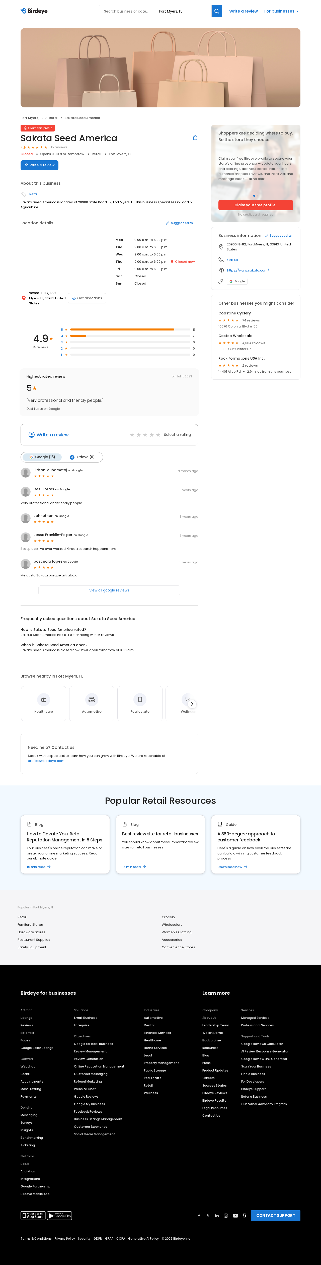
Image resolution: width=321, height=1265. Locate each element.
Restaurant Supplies (34, 939)
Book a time (211, 1040)
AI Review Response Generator (264, 1051)
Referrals (27, 1033)
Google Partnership (35, 1186)
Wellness (151, 1093)
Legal (148, 1055)
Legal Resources (214, 1108)
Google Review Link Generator (264, 1059)
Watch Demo (212, 1033)
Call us (232, 259)
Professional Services (257, 1025)
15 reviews (59, 147)
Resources (210, 1048)
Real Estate (153, 1078)
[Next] (192, 704)
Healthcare (152, 1040)
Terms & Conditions (36, 1238)
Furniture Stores (30, 924)
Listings (26, 1018)
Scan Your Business (256, 1066)
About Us (209, 1018)
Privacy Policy (65, 1238)
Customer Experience (90, 1126)
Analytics (28, 1171)
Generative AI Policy (143, 1238)
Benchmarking (32, 1138)
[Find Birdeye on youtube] (235, 1215)
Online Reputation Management (99, 1066)
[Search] (217, 11)
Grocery (168, 917)
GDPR (98, 1238)
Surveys (27, 1122)
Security (84, 1238)
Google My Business (89, 1104)
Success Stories (214, 1085)
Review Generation (88, 1059)
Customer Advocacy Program (264, 1104)
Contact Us (211, 1115)
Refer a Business (254, 1096)
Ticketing (28, 1145)
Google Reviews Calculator (262, 1044)
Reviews (27, 1025)
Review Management (90, 1051)
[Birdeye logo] (35, 11)
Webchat (28, 1066)
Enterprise (82, 1025)
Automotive (153, 1018)
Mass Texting (31, 1089)
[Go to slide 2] (257, 195)
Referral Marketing (88, 1081)
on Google (75, 470)
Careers (208, 1078)
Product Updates (215, 1070)
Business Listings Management (98, 1119)
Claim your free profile (255, 205)
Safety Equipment (32, 947)
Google (239, 281)
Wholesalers (172, 924)
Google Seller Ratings (37, 1048)
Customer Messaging (91, 1074)
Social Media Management (94, 1134)
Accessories (172, 939)
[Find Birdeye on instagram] (226, 1215)
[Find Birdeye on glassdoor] (244, 1215)
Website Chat (85, 1089)
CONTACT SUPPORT (275, 1215)
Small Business (85, 1018)
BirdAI (25, 1164)
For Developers (252, 1081)
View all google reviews (109, 590)
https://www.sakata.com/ (248, 270)
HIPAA (109, 1238)
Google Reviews (86, 1096)
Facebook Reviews (88, 1111)
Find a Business (253, 1074)
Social (25, 1074)
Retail (53, 117)
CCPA (120, 1238)
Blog (205, 1055)
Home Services (155, 1048)
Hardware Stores (31, 932)
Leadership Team (215, 1025)
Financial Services (157, 1033)
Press (206, 1063)
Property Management (161, 1063)
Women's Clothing (177, 932)
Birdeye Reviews (214, 1093)
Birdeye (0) (85, 457)
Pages (25, 1040)
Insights (27, 1130)
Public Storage (155, 1070)
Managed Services (255, 1018)
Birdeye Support (253, 1089)
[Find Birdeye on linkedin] (217, 1215)
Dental (149, 1025)
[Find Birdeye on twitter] (208, 1215)
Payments (29, 1096)
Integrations (30, 1179)
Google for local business (93, 1044)
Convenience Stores (178, 947)
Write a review (243, 11)
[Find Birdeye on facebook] (199, 1215)
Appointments (32, 1081)
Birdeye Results (214, 1100)
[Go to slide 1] (254, 196)
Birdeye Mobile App (35, 1194)
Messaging (29, 1115)
